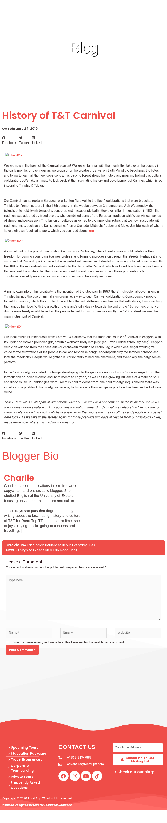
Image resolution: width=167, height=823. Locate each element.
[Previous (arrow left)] (6, 819)
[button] (9, 141)
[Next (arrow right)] (20, 819)
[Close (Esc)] (48, 813)
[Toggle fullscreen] (20, 813)
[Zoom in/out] (6, 813)
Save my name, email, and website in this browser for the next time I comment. (68, 642)
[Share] (34, 813)
